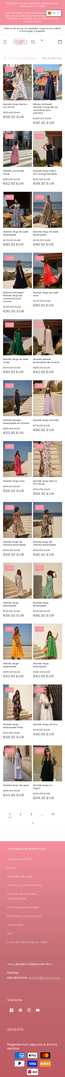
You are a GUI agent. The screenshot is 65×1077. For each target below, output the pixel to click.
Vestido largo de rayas (16, 785)
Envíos (12, 867)
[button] (5, 42)
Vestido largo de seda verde (16, 360)
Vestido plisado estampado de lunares (46, 360)
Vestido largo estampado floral (13, 726)
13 (53, 814)
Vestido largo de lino (45, 724)
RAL (10, 933)
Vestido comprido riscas (13, 172)
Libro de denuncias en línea (27, 942)
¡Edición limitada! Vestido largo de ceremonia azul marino (13, 297)
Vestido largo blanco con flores (15, 105)
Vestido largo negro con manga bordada (45, 172)
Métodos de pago (19, 876)
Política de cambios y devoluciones (22, 896)
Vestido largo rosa (14, 481)
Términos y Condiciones (24, 885)
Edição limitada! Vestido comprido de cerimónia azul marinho (45, 108)
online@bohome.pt (44, 977)
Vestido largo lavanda (46, 420)
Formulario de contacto (24, 916)
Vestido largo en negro (42, 786)
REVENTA (15, 1030)
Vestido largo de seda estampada (16, 233)
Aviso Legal (15, 924)
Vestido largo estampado (11, 604)
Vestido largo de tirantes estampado (14, 543)
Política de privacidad (23, 907)
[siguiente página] (32, 823)
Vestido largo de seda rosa (45, 294)
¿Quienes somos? (20, 859)
